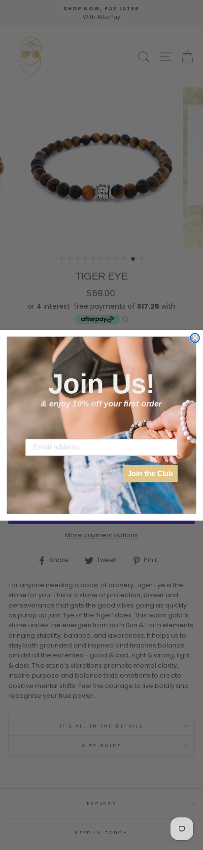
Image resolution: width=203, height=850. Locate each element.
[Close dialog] (194, 337)
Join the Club (150, 473)
